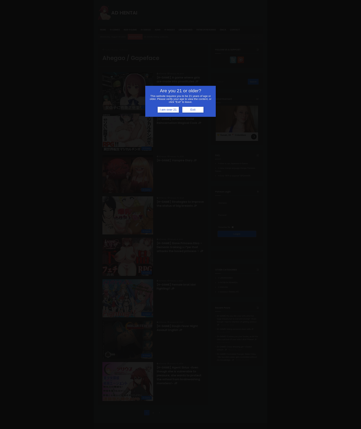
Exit (192, 109)
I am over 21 (168, 109)
